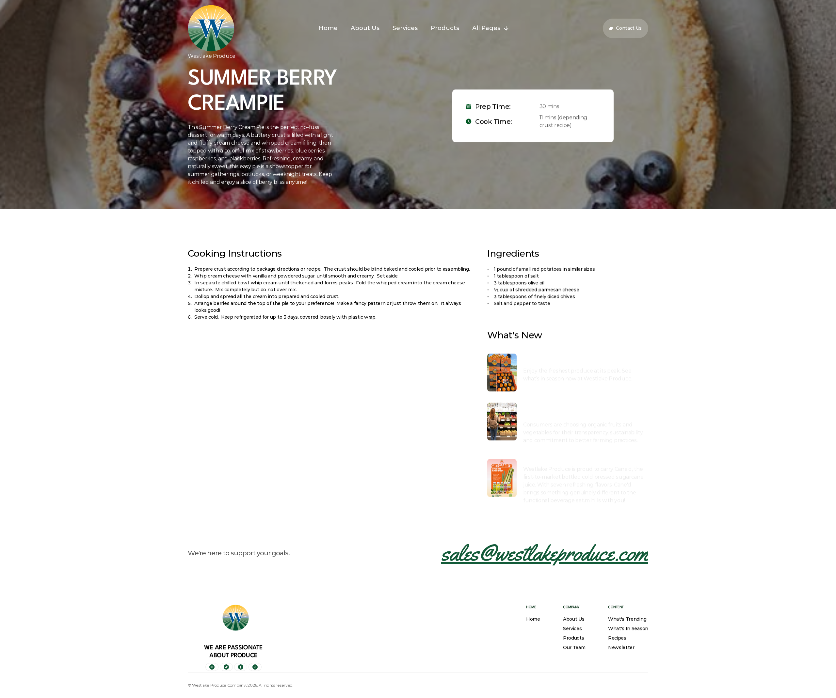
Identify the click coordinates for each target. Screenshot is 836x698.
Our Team (574, 647)
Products (573, 638)
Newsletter (621, 647)
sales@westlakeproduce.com (544, 552)
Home (533, 619)
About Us (573, 619)
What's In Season (628, 628)
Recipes (617, 638)
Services (572, 628)
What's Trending (627, 619)
